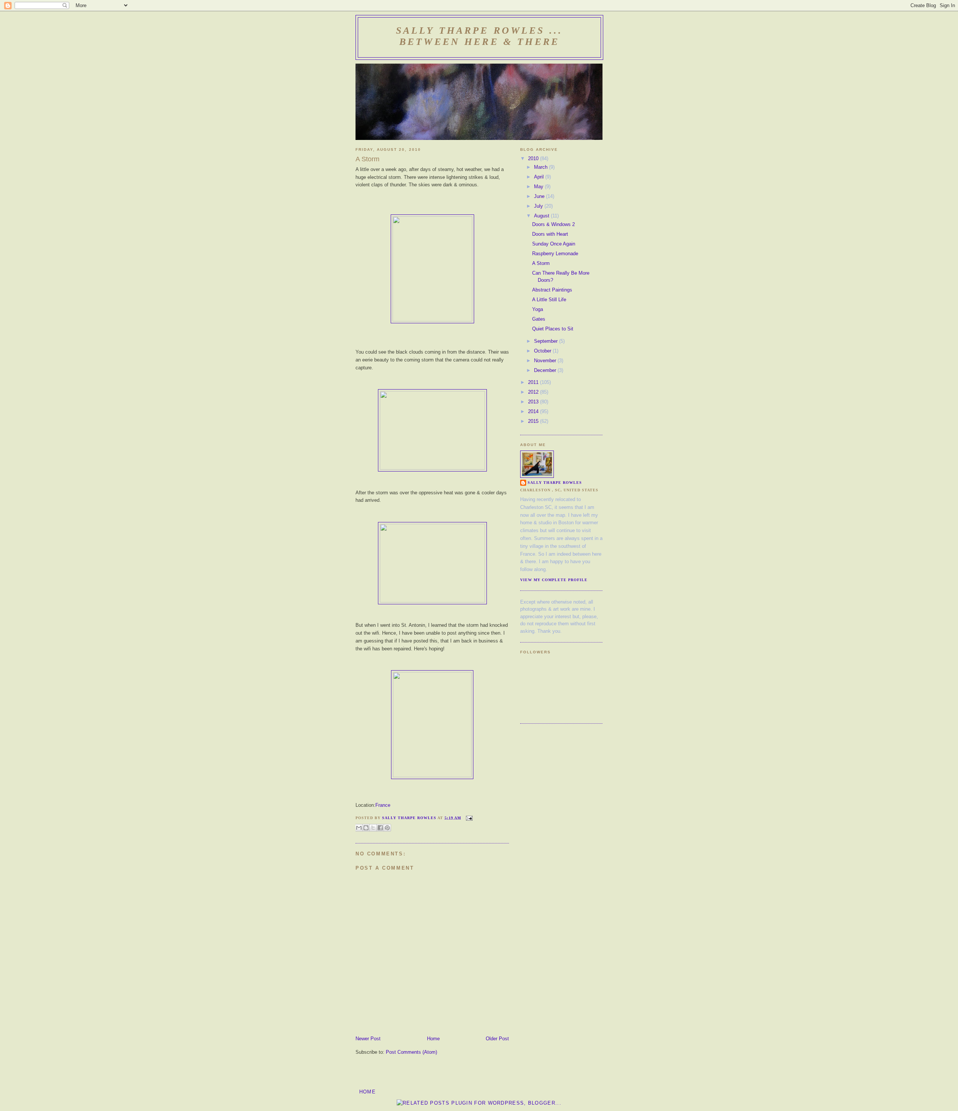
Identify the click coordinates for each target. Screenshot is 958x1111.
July (539, 206)
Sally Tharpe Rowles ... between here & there (479, 36)
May (539, 186)
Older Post (497, 1038)
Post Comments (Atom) (411, 1052)
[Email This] (359, 827)
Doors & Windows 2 (553, 224)
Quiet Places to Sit (552, 329)
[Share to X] (373, 827)
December (546, 370)
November (546, 360)
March (541, 167)
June (540, 196)
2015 (534, 421)
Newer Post (368, 1038)
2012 (534, 392)
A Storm (541, 263)
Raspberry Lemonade (555, 253)
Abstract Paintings (552, 290)
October (543, 351)
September (546, 341)
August (542, 216)
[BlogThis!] (366, 827)
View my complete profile (554, 580)
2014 (534, 411)
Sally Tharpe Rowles (555, 482)
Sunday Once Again (553, 244)
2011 (534, 382)
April (539, 177)
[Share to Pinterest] (387, 827)
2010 (534, 158)
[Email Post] (468, 817)
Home (433, 1038)
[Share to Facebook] (380, 827)
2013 (534, 402)
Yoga (537, 309)
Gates (538, 319)
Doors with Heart (550, 234)
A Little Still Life (549, 299)
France (382, 805)
